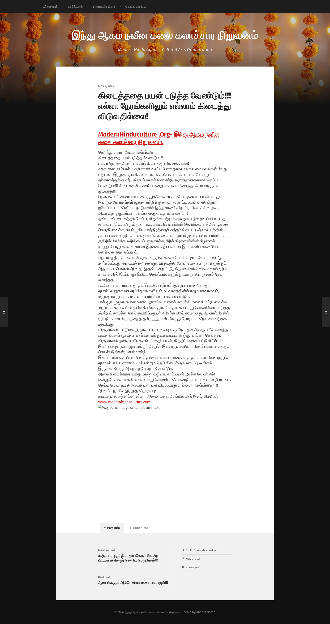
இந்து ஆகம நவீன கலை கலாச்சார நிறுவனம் (165, 34)
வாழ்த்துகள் (75, 6)
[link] (158, 138)
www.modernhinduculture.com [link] (124, 402)
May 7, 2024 (193, 559)
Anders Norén (205, 612)
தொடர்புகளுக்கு (135, 6)
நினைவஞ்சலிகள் (104, 6)
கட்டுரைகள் (50, 6)
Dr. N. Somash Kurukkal (202, 550)
